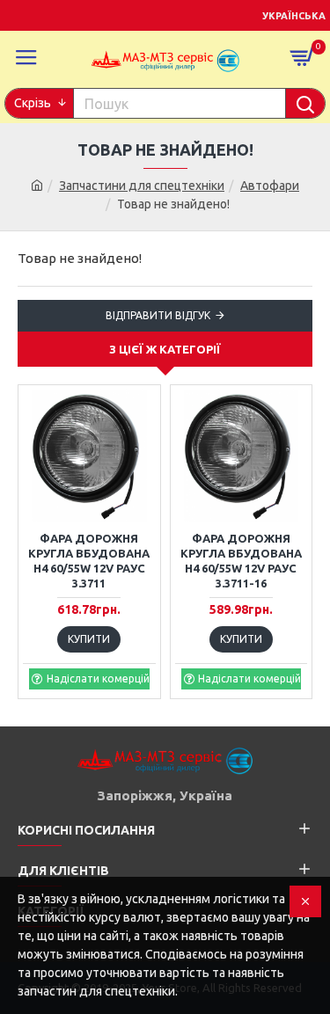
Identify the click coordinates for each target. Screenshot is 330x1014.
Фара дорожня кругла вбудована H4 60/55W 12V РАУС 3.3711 (89, 560)
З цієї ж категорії (165, 349)
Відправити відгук (158, 315)
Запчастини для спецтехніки (141, 186)
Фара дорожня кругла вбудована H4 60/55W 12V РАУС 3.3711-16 (241, 560)
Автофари (269, 186)
